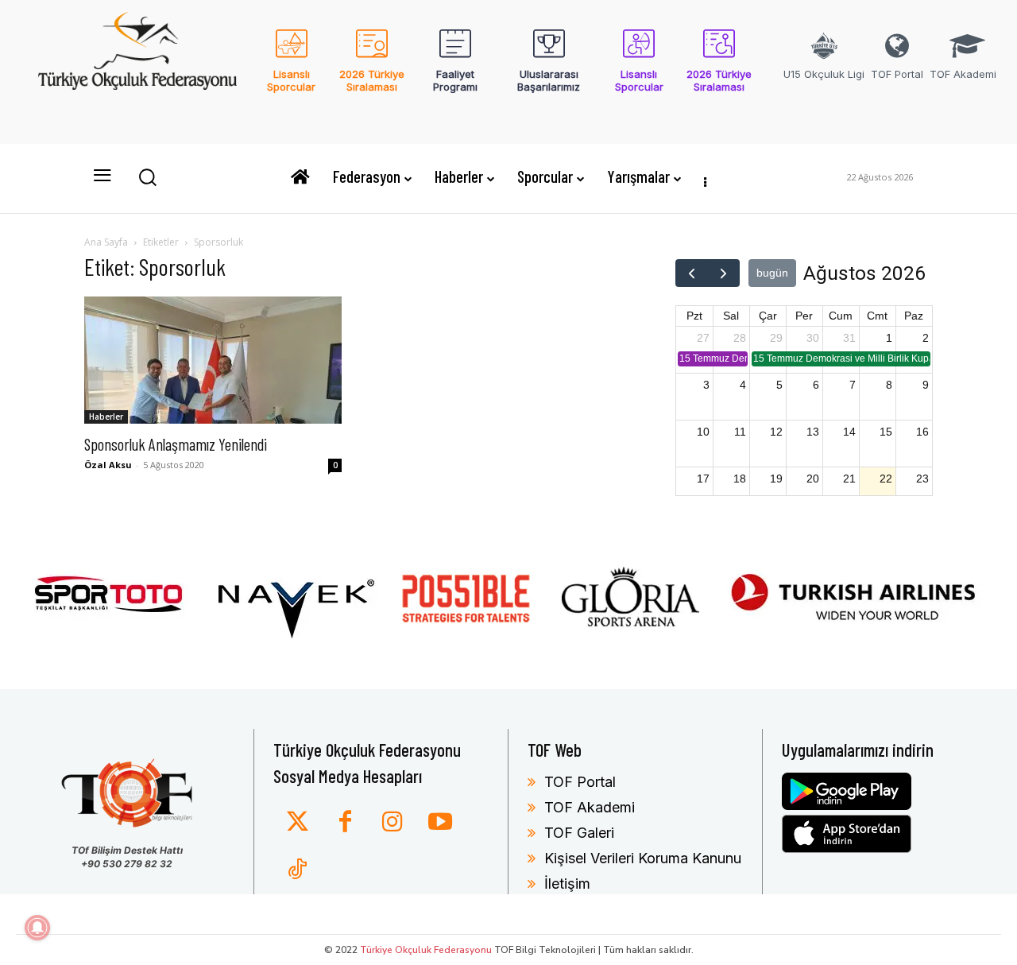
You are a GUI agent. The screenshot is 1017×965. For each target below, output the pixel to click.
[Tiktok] (297, 870)
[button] (147, 176)
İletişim (567, 883)
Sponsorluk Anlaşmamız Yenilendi (175, 444)
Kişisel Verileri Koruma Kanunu (642, 858)
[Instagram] (392, 823)
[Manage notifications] (37, 927)
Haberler (106, 416)
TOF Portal (580, 781)
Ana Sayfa (106, 242)
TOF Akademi (589, 807)
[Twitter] (297, 823)
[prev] (691, 273)
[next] (723, 273)
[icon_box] (291, 71)
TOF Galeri (579, 832)
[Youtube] (440, 823)
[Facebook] (345, 823)
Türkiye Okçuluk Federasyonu (426, 950)
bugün (772, 272)
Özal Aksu (108, 465)
